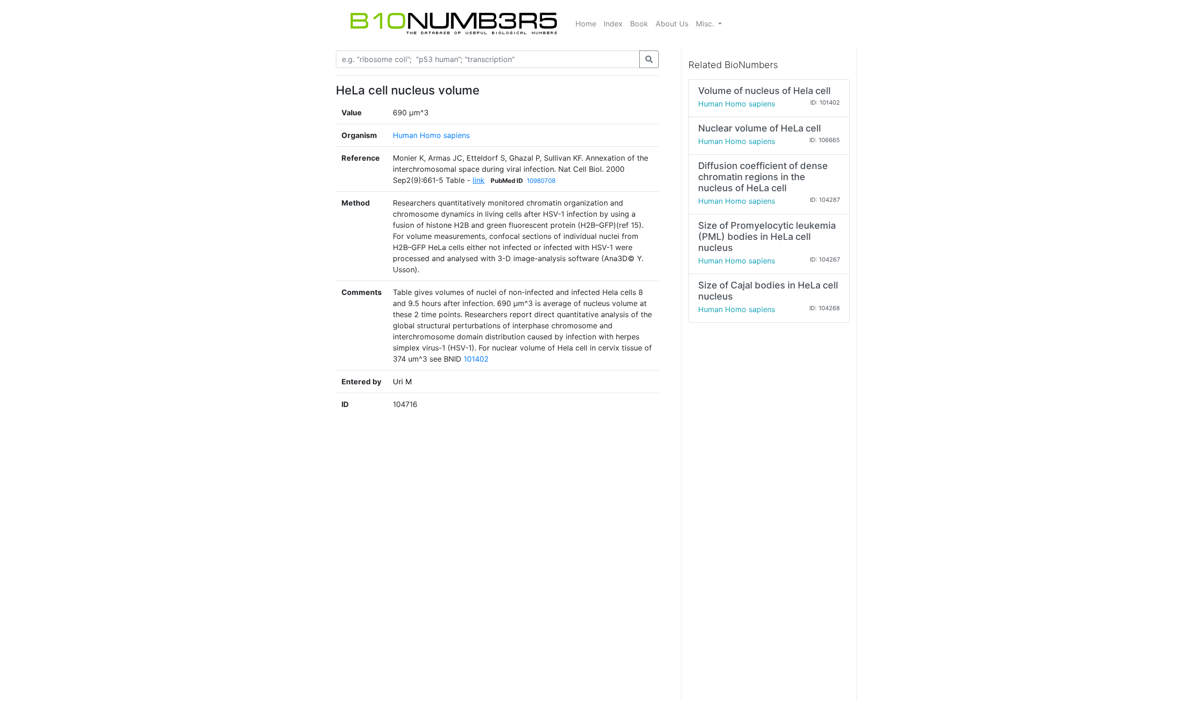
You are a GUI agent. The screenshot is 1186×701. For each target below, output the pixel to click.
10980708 (541, 180)
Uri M (402, 381)
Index (613, 23)
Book (639, 23)
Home (585, 23)
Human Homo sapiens (431, 135)
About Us (672, 23)
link (479, 180)
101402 (476, 358)
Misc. (706, 23)
